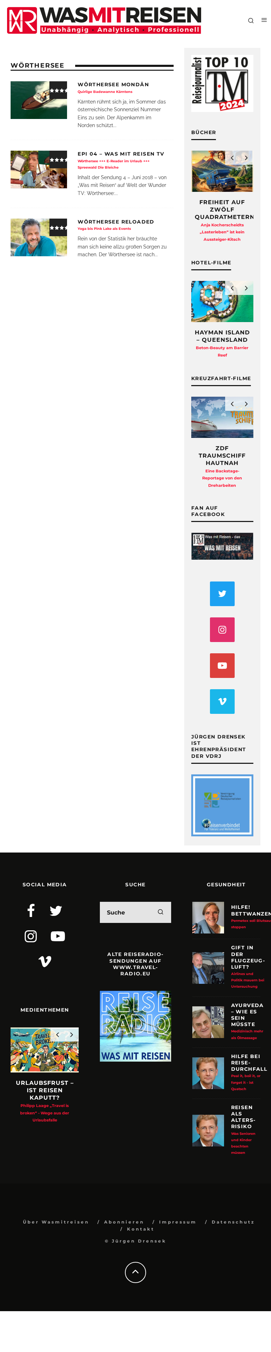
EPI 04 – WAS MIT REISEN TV (121, 160)
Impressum (178, 1222)
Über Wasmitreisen (56, 1222)
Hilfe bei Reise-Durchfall (249, 1072)
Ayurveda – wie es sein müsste (247, 1021)
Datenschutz (233, 1222)
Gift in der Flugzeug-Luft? (248, 966)
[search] (160, 912)
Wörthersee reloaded (116, 225)
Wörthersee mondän (113, 87)
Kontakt (141, 1229)
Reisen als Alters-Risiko (243, 1129)
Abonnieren (124, 1222)
